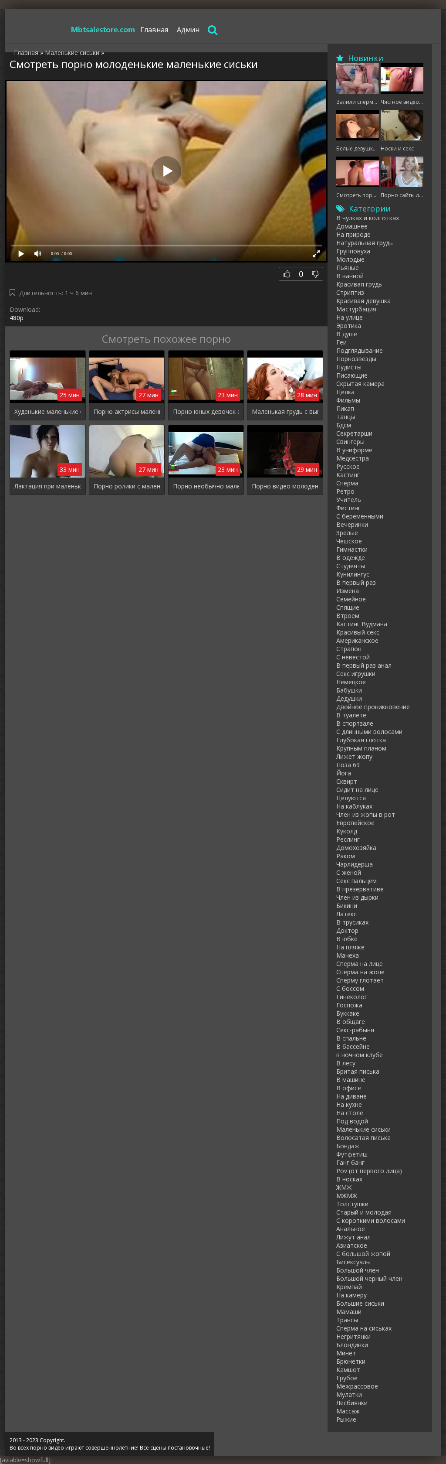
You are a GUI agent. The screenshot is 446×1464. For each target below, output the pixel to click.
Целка (345, 392)
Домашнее (352, 226)
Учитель (348, 499)
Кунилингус (352, 574)
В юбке (347, 939)
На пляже (350, 947)
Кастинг (348, 475)
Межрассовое (357, 1386)
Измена (347, 591)
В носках (349, 1179)
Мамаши (349, 1311)
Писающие (352, 375)
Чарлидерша (354, 864)
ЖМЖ (343, 1187)
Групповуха (353, 251)
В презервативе (360, 889)
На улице (349, 317)
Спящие (347, 607)
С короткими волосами (370, 1220)
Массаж (348, 1411)
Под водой (352, 1121)
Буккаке (347, 1013)
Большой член (357, 1270)
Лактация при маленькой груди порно (47, 486)
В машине (350, 1079)
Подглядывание (359, 350)
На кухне (349, 1104)
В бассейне (353, 1046)
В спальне (351, 1038)
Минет (346, 1353)
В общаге (350, 1021)
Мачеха (347, 955)
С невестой (353, 657)
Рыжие (346, 1419)
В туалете (351, 715)
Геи (341, 342)
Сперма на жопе (360, 972)
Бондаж (347, 1146)
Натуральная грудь (364, 243)
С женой (348, 872)
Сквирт (346, 781)
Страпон (349, 649)
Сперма (347, 483)
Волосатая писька (363, 1137)
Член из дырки (357, 897)
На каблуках (354, 806)
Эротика (348, 325)
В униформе (354, 450)
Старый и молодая (364, 1212)
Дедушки (349, 698)
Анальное (350, 1229)
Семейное (351, 599)
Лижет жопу (354, 756)
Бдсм (343, 425)
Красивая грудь (359, 284)
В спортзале (354, 723)
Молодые (350, 259)
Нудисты (349, 367)
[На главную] (103, 29)
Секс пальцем (356, 881)
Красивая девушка (363, 301)
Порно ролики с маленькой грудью (127, 486)
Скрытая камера (360, 383)
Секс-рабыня (355, 1030)
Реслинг (348, 839)
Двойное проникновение (373, 707)
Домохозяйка (356, 847)
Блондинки (352, 1345)
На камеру (351, 1295)
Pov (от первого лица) (369, 1171)
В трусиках (352, 922)
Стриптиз (350, 292)
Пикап (345, 408)
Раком (345, 856)
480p (17, 318)
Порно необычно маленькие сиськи (206, 486)
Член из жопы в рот (365, 814)
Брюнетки (350, 1361)
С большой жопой (363, 1253)
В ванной (350, 276)
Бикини (346, 905)
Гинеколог (351, 997)
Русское (348, 466)
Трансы (347, 1320)
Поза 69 (348, 765)
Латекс (346, 914)
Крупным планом (361, 748)
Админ (188, 29)
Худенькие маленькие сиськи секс (47, 411)
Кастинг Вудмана (361, 624)
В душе (346, 334)
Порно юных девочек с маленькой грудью (206, 411)
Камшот (348, 1369)
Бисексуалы (353, 1262)
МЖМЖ (346, 1195)
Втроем (347, 615)
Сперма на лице (359, 963)
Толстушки (352, 1204)
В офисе (348, 1088)
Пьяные (347, 267)
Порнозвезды (356, 359)
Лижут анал (353, 1237)
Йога (343, 773)
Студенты (350, 566)
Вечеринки (352, 524)
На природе (353, 234)
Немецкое (351, 682)
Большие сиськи (360, 1303)
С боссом (350, 988)
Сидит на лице (357, 789)
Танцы (345, 417)
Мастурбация (356, 309)
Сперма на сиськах (364, 1328)
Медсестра (352, 458)
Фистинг (348, 508)
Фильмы (348, 400)
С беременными (359, 516)
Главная (154, 29)
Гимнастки (352, 549)
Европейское (355, 823)
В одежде (350, 557)
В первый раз (356, 582)
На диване (351, 1096)
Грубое (347, 1378)
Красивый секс (357, 632)
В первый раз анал (364, 665)
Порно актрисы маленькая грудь (127, 411)
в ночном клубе (359, 1055)
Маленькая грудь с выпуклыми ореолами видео (285, 411)
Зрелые (347, 533)
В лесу (345, 1063)
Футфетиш (352, 1154)
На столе (349, 1113)
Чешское (349, 541)
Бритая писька (357, 1071)
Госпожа (349, 1005)
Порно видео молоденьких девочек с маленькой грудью (285, 486)
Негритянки (353, 1336)
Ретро (345, 491)
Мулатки (349, 1394)
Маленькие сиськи (363, 1129)
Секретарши (354, 433)
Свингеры (350, 441)
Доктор (347, 930)
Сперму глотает (360, 980)
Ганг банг (350, 1162)
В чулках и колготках (367, 218)
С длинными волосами (369, 731)
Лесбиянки (352, 1403)
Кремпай (349, 1287)
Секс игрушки (355, 673)
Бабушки (349, 690)
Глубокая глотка (361, 740)
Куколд (346, 831)
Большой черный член (369, 1278)
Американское (357, 640)
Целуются (351, 798)
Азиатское (351, 1245)
